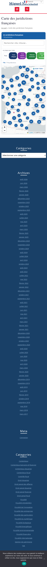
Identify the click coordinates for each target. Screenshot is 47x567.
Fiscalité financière (23, 534)
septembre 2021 (24, 299)
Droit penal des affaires (23, 484)
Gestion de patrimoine (23, 542)
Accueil (4, 28)
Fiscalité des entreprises (23, 511)
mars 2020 (24, 368)
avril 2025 (23, 225)
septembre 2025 (24, 210)
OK (24, 564)
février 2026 (23, 191)
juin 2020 (23, 356)
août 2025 (23, 214)
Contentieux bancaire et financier (23, 465)
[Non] (44, 559)
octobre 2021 (24, 295)
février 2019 (23, 395)
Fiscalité (23, 500)
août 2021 (23, 302)
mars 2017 (24, 414)
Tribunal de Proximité (42, 55)
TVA (23, 546)
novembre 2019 (24, 383)
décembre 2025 (24, 199)
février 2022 (23, 283)
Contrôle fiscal (23, 476)
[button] (19, 85)
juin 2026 (23, 183)
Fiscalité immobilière (23, 503)
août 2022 (23, 272)
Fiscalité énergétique (24, 526)
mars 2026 (24, 187)
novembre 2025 (24, 202)
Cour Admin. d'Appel (22, 55)
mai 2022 (23, 279)
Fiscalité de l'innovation (24, 507)
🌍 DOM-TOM (38, 68)
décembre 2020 (24, 333)
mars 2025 (24, 229)
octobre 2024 (24, 249)
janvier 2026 (23, 195)
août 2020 (23, 349)
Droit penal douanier (23, 488)
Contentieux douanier (23, 469)
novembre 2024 (24, 245)
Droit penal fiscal (23, 496)
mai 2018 (23, 406)
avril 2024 (23, 260)
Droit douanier (23, 480)
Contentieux (23, 461)
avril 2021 (23, 318)
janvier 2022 (23, 287)
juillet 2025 (24, 218)
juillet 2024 (24, 256)
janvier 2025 (23, 237)
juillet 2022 (24, 276)
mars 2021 (24, 322)
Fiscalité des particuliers (23, 515)
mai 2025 (23, 222)
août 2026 (23, 179)
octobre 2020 (24, 341)
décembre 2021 (24, 291)
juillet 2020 (24, 352)
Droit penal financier (23, 492)
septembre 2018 (24, 402)
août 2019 (23, 387)
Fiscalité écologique (23, 523)
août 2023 (23, 268)
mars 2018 (24, 410)
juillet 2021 (24, 306)
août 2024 (23, 252)
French (30, 2)
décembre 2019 (24, 379)
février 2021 (23, 326)
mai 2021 (23, 314)
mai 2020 (23, 360)
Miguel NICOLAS (23, 3)
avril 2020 (23, 364)
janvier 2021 (23, 329)
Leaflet (30, 133)
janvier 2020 (23, 376)
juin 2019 (23, 391)
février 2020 (23, 372)
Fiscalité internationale (23, 538)
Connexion (24, 438)
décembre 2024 (24, 241)
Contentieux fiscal (23, 473)
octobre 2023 (24, 264)
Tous (5, 55)
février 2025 (23, 233)
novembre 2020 (24, 337)
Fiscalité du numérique (23, 519)
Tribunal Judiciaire (32, 55)
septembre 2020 (24, 345)
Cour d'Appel (13, 55)
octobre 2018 (24, 399)
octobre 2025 (24, 206)
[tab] (17, 9)
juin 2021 (23, 310)
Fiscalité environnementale (23, 530)
